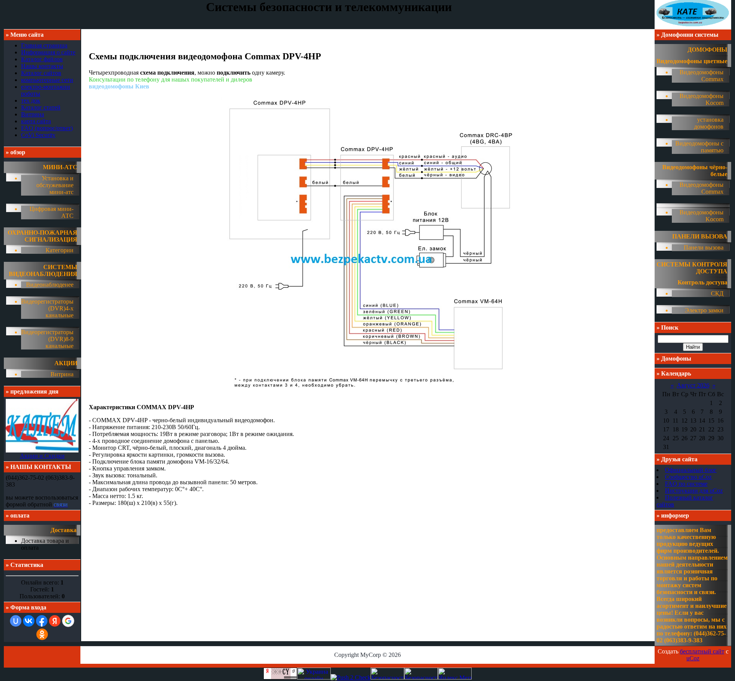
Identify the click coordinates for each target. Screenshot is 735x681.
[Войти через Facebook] (41, 621)
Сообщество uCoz (688, 477)
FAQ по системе (686, 483)
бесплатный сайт (702, 651)
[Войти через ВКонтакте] (28, 621)
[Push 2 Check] (351, 677)
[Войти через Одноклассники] (42, 634)
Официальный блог (691, 470)
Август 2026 (693, 385)
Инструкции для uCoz (694, 490)
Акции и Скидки (42, 455)
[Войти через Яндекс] (54, 621)
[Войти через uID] (15, 621)
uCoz (692, 658)
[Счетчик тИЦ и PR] (280, 677)
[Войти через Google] (68, 621)
